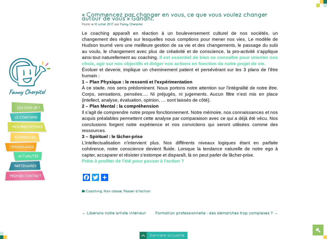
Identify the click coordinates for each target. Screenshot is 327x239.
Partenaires (25, 166)
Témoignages (21, 147)
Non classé (113, 191)
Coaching (94, 191)
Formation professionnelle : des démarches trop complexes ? (216, 213)
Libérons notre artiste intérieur (114, 213)
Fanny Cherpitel (131, 24)
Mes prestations (27, 127)
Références (25, 138)
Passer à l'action (137, 191)
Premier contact (25, 176)
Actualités (28, 156)
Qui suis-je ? (28, 108)
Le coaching (26, 117)
